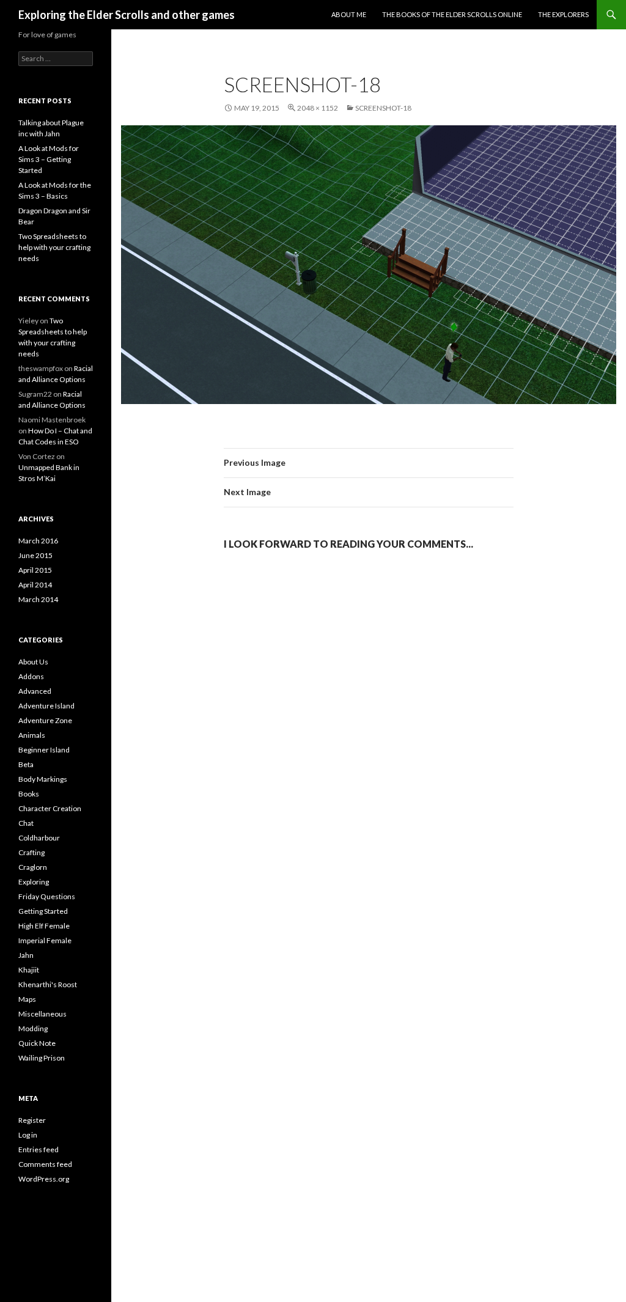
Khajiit (28, 969)
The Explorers (563, 14)
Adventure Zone (45, 720)
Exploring (33, 881)
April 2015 (35, 570)
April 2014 (35, 584)
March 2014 (38, 599)
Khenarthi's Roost (47, 984)
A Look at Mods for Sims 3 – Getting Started (48, 159)
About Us (33, 661)
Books (28, 793)
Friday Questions (46, 896)
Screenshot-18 (383, 107)
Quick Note (37, 1043)
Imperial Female (45, 940)
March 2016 (38, 540)
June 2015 (35, 555)
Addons (31, 676)
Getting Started (43, 911)
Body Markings (42, 779)
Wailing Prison (41, 1057)
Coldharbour (39, 837)
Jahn (26, 955)
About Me (348, 14)
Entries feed (38, 1149)
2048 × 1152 (317, 107)
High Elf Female (44, 925)
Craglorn (32, 867)
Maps (27, 999)
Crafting (31, 852)
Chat (26, 823)
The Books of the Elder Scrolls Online (452, 14)
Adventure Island (46, 705)
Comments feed (45, 1164)
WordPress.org (43, 1178)
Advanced (34, 691)
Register (32, 1120)
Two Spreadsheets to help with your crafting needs (54, 247)
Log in (27, 1134)
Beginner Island (44, 749)
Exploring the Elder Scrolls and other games (126, 14)
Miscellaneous (42, 1013)
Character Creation (49, 808)
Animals (31, 735)
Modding (33, 1028)
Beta (26, 764)
